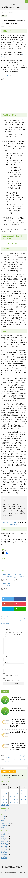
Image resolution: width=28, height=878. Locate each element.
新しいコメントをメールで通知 (11, 675)
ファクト (4, 822)
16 (17, 796)
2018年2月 (4, 858)
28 (10, 802)
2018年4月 (4, 854)
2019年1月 (4, 839)
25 (25, 799)
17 (21, 796)
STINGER (19, 874)
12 (3, 796)
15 (14, 796)
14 (10, 796)
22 (14, 799)
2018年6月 (4, 851)
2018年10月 (4, 844)
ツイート (3, 811)
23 (17, 799)
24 (21, 799)
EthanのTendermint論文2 (9, 522)
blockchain (5, 618)
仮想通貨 (17, 621)
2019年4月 (4, 835)
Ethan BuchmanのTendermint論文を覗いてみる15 (18, 699)
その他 (3, 816)
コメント (6, 636)
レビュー (3, 818)
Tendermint (3, 621)
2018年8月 (4, 848)
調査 (2, 820)
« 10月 (3, 805)
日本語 (24, 621)
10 (21, 793)
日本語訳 (3, 623)
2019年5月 (4, 833)
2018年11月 (4, 843)
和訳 (21, 621)
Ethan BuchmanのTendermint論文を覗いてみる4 (6, 576)
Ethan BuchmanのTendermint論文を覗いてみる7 (19, 576)
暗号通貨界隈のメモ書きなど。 (14, 7)
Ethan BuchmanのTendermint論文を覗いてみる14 (18, 710)
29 (14, 802)
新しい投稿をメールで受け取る (11, 680)
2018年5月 (4, 853)
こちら (7, 75)
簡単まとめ (5, 616)
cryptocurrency (11, 618)
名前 (5, 656)
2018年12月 (4, 841)
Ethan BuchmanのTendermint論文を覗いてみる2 (6, 585)
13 (6, 796)
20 (6, 799)
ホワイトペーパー (6, 823)
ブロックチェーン (11, 621)
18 (25, 796)
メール (6, 662)
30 (17, 802)
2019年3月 (4, 836)
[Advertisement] (14, 96)
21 (10, 799)
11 (25, 793)
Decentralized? (14, 870)
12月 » (7, 805)
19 (3, 799)
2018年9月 (4, 846)
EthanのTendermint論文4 (16, 524)
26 (3, 802)
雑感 (2, 827)
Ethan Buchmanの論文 (20, 618)
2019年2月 (4, 838)
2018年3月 (4, 856)
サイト (5, 668)
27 (6, 802)
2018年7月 (4, 849)
